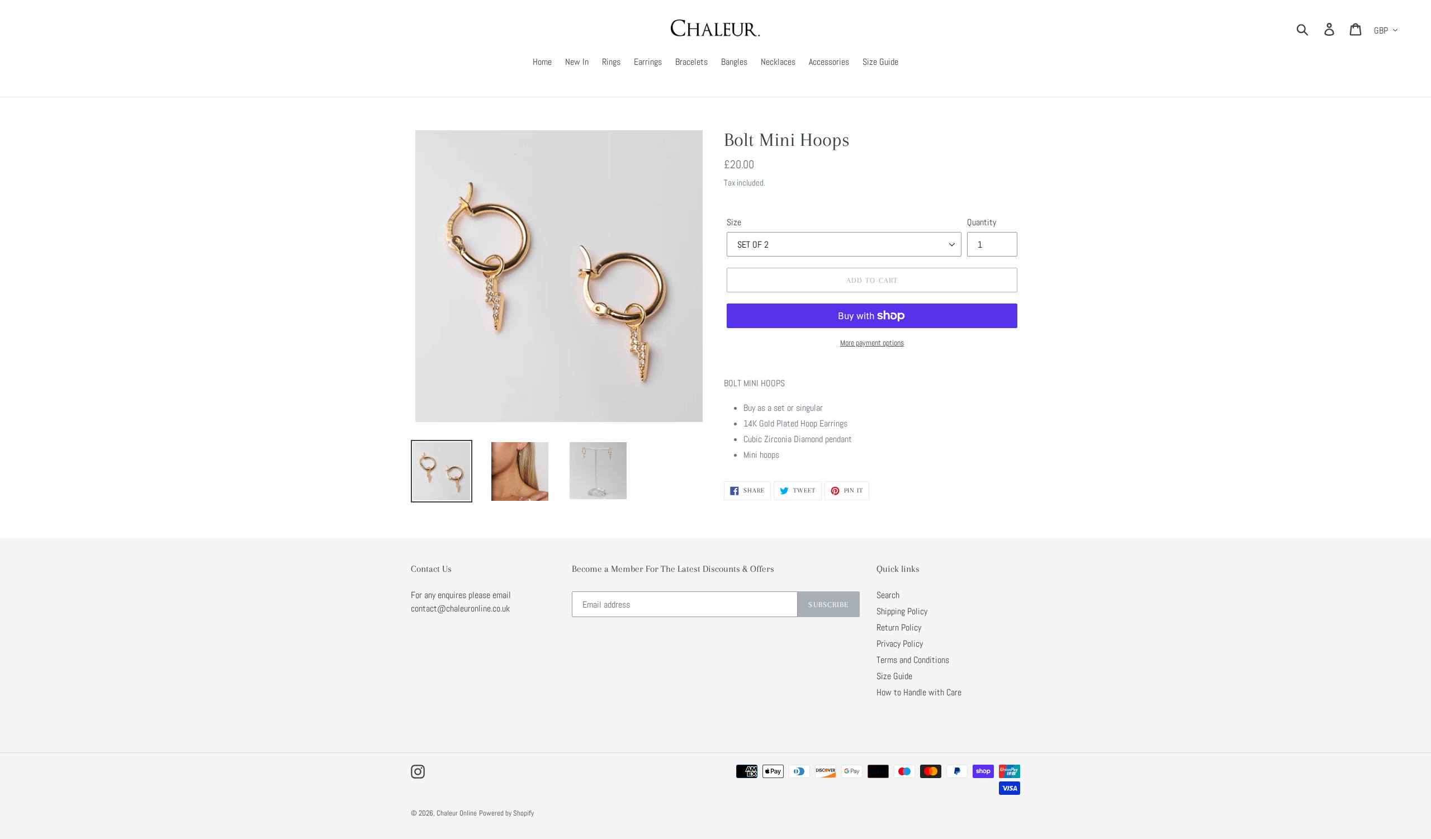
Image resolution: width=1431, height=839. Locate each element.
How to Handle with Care (918, 692)
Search (887, 595)
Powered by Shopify (506, 813)
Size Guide (894, 676)
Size (734, 222)
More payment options (872, 343)
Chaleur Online (457, 813)
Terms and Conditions (912, 660)
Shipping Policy (901, 611)
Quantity (981, 222)
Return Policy (898, 627)
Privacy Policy (899, 644)
